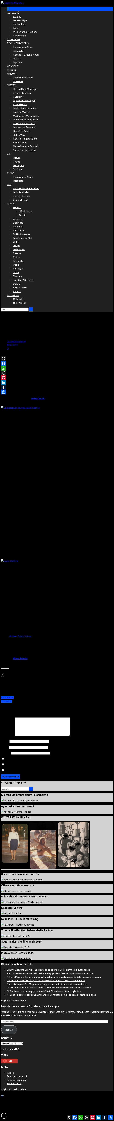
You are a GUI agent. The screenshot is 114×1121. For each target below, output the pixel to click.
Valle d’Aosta (20, 287)
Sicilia (16, 272)
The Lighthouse (21, 196)
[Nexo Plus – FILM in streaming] (17, 924)
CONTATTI (18, 299)
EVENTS (11, 70)
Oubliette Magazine (16, 341)
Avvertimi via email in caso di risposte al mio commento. (33, 764)
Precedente (7, 697)
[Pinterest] (57, 377)
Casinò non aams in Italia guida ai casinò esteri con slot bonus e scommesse (46, 980)
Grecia (22, 215)
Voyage (17, 16)
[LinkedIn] (57, 382)
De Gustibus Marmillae (25, 89)
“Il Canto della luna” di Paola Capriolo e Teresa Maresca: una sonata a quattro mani (49, 987)
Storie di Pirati (20, 199)
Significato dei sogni (24, 100)
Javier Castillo (38, 398)
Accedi (10, 1072)
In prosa (17, 62)
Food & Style (20, 20)
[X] (57, 358)
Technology (19, 24)
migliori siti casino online (13, 1000)
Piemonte (18, 260)
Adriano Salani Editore (20, 636)
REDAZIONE (13, 295)
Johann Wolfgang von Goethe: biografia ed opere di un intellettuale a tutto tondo (48, 969)
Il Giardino (18, 96)
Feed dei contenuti (17, 1076)
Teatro (16, 161)
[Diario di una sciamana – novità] (21, 879)
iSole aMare (19, 135)
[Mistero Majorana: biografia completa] (20, 800)
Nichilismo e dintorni (24, 123)
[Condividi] (57, 392)
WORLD (17, 207)
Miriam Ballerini (20, 658)
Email (4, 747)
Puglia (16, 264)
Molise (16, 257)
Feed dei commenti (17, 1079)
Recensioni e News (23, 47)
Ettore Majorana (22, 92)
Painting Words (21, 112)
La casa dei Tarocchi (24, 127)
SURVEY (11, 85)
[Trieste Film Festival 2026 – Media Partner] (15, 935)
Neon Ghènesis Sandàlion (26, 146)
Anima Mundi (20, 104)
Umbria (17, 283)
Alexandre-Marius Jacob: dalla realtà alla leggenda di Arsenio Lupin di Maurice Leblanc (50, 973)
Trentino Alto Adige (23, 280)
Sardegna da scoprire (25, 150)
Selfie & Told (20, 142)
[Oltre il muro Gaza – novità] (16, 891)
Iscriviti (9, 1029)
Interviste (18, 51)
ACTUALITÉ (13, 12)
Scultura (17, 169)
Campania (18, 230)
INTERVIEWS (13, 39)
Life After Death (21, 131)
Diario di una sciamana (25, 108)
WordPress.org (14, 1083)
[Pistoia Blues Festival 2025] (16, 958)
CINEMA (11, 73)
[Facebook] (57, 363)
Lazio (16, 241)
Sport (16, 28)
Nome (5, 741)
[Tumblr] (57, 387)
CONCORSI (13, 66)
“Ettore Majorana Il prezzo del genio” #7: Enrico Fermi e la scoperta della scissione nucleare (54, 977)
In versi (16, 58)
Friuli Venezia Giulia (23, 238)
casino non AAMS (10, 1049)
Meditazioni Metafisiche (26, 115)
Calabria (17, 226)
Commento (8, 735)
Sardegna (18, 268)
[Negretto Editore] (11, 913)
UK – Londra (25, 211)
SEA (9, 184)
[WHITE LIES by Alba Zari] (45, 868)
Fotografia (18, 165)
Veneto (17, 291)
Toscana (17, 276)
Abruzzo (17, 219)
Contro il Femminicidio (25, 138)
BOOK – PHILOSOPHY (18, 43)
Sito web (5, 753)
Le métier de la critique (25, 119)
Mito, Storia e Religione (25, 31)
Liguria (16, 245)
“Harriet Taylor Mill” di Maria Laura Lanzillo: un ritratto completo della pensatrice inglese (51, 994)
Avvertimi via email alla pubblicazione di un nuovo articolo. (34, 770)
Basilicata (18, 222)
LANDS (10, 203)
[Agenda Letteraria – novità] (16, 811)
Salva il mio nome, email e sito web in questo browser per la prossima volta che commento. (51, 758)
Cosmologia (19, 35)
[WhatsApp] (57, 368)
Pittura (16, 157)
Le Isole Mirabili (21, 192)
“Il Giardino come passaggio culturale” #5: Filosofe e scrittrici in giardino (44, 991)
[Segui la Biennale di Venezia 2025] (15, 947)
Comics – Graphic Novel (26, 54)
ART (9, 154)
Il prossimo (6, 701)
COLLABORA (20, 303)
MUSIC (10, 173)
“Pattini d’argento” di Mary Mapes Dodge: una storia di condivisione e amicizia (46, 984)
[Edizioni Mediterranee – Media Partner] (21, 902)
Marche (17, 253)
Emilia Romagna (21, 234)
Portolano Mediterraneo (26, 188)
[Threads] (57, 373)
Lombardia (19, 249)
